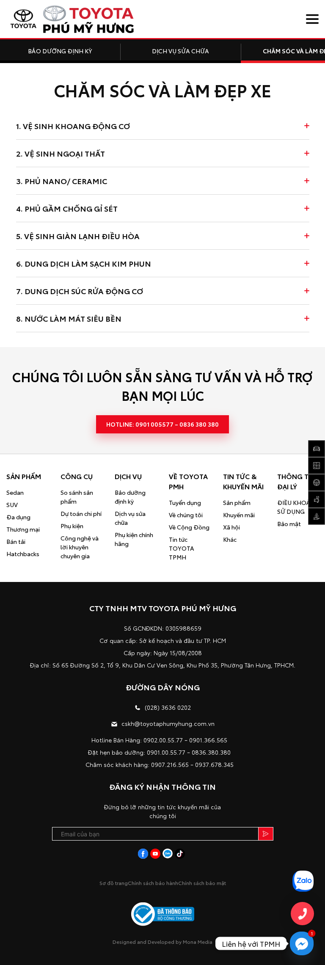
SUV (12, 504)
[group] (60, 51)
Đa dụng (18, 517)
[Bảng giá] (316, 516)
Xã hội (231, 527)
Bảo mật (289, 523)
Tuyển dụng (185, 502)
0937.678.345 (214, 764)
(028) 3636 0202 (168, 707)
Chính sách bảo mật (202, 882)
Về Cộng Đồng (189, 527)
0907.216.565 (170, 764)
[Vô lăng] (316, 482)
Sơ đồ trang (113, 882)
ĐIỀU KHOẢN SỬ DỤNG (296, 507)
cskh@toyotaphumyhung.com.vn (168, 723)
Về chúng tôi (186, 514)
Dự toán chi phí (81, 513)
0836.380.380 (211, 752)
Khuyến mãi (239, 514)
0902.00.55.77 (163, 740)
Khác (230, 539)
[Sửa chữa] (316, 499)
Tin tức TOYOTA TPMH (181, 548)
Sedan (15, 492)
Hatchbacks (22, 553)
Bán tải (15, 541)
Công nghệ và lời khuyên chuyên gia (80, 547)
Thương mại (23, 529)
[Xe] (316, 448)
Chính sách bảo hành (153, 882)
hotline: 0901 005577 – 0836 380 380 (162, 424)
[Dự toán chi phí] (316, 465)
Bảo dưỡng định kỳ (130, 496)
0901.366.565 (208, 740)
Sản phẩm (237, 502)
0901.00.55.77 (166, 752)
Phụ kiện (72, 525)
